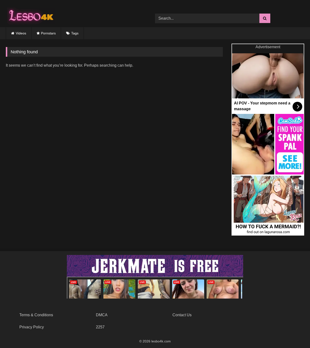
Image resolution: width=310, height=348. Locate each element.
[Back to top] (295, 333)
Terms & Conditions (36, 315)
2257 (100, 327)
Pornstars (48, 33)
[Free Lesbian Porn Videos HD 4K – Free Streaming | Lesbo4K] (30, 14)
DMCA (102, 315)
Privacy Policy (31, 327)
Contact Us (182, 315)
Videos (21, 33)
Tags (74, 33)
